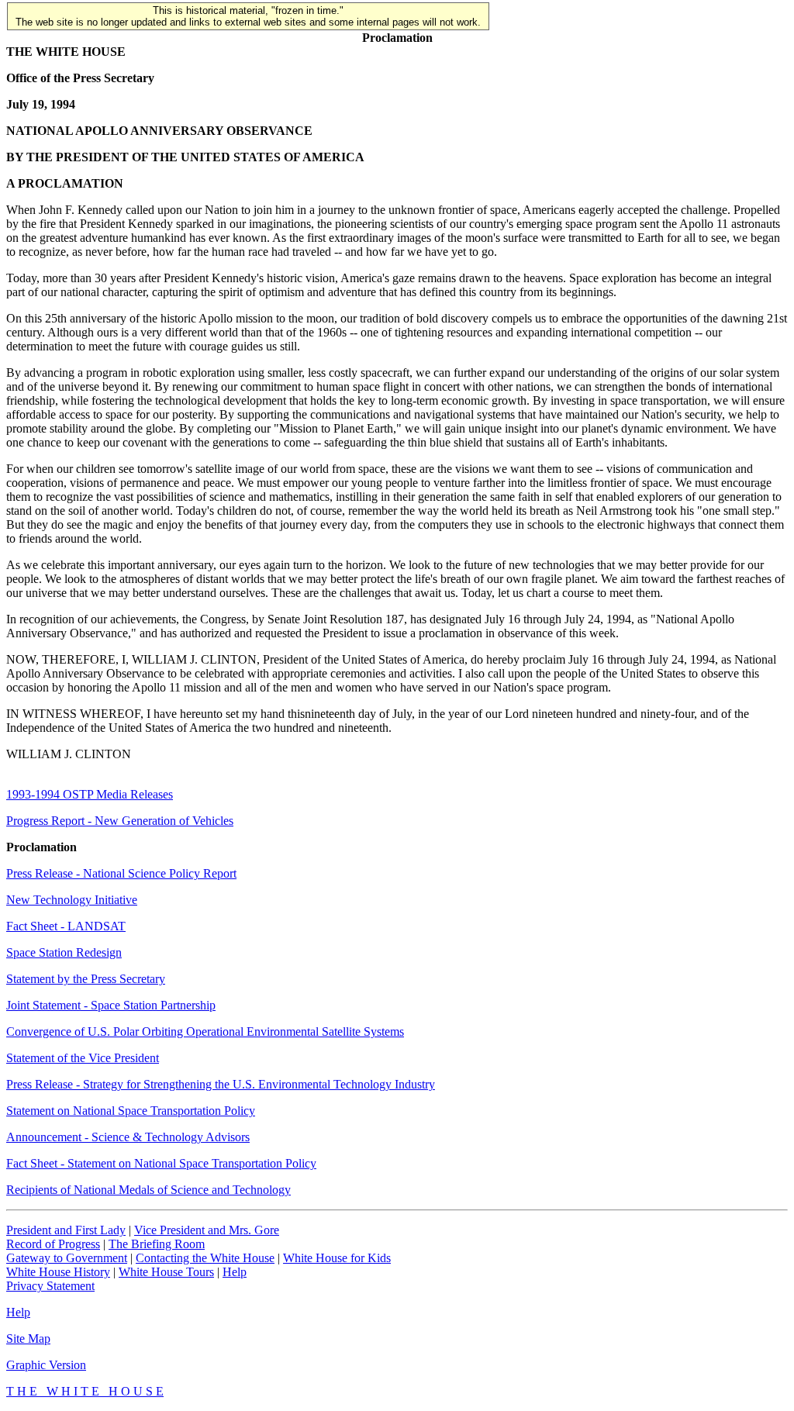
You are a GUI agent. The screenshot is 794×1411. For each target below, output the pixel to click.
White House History (58, 1271)
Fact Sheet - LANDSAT (66, 926)
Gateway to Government (66, 1257)
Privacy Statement (50, 1285)
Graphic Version (46, 1364)
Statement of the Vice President (82, 1057)
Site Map (28, 1338)
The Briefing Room (157, 1244)
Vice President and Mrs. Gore (206, 1230)
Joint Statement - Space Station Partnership (111, 1005)
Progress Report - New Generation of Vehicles (119, 820)
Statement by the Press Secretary (85, 978)
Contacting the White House (205, 1257)
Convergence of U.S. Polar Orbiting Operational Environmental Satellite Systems (205, 1031)
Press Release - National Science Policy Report (121, 873)
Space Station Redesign (64, 952)
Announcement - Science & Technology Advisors (128, 1137)
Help (235, 1271)
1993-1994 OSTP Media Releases (89, 794)
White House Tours (166, 1271)
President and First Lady (66, 1230)
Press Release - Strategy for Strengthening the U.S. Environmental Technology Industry (220, 1084)
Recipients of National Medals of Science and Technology (148, 1189)
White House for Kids (337, 1257)
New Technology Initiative (71, 899)
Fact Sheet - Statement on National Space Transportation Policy (161, 1163)
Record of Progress (53, 1244)
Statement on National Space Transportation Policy (130, 1110)
